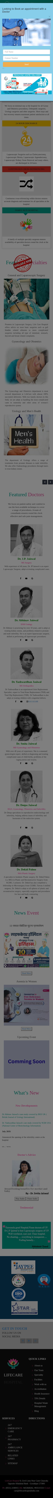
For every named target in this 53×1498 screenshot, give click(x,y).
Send (27, 64)
